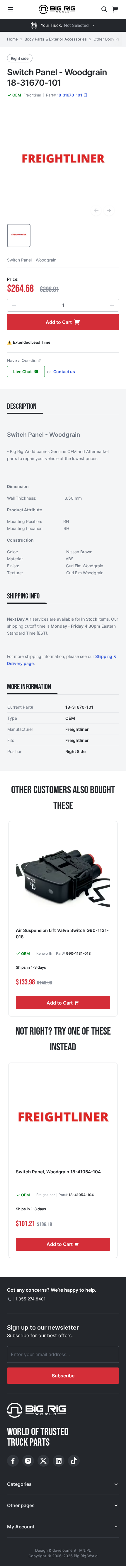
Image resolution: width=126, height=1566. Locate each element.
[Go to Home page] (57, 9)
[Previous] (96, 210)
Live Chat (22, 371)
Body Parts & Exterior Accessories (56, 39)
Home (12, 39)
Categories (19, 1484)
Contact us (64, 371)
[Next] (109, 210)
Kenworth (44, 953)
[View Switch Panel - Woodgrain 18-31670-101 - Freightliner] (18, 235)
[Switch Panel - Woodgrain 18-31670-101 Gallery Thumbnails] (18, 235)
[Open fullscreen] (63, 164)
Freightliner (32, 95)
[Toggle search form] (104, 9)
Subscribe (63, 1376)
